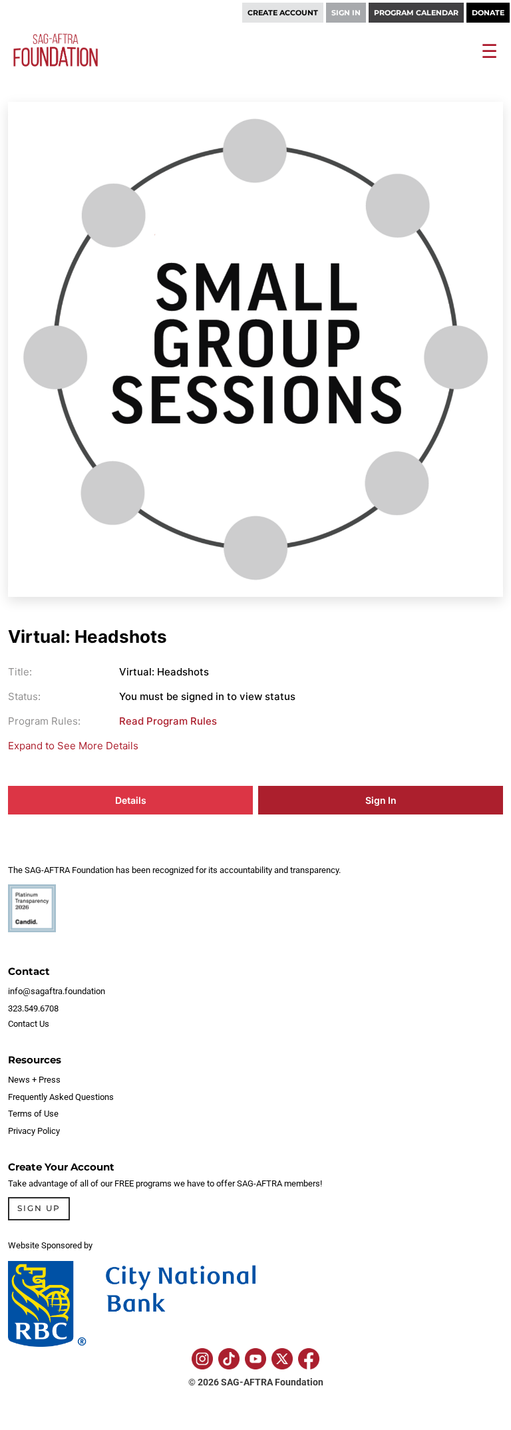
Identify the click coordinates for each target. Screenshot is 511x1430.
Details (130, 800)
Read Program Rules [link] (168, 721)
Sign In (381, 800)
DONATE (488, 12)
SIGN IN (346, 12)
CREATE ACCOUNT (283, 12)
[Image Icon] (202, 1358)
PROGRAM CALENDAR (416, 12)
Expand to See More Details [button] (73, 745)
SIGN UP (39, 1208)
